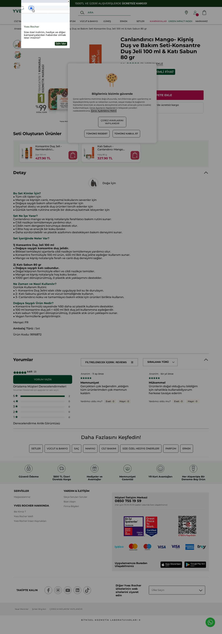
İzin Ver (61, 43)
